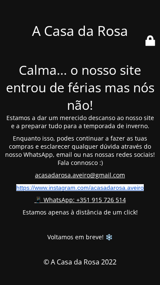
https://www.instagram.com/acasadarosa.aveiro (80, 187)
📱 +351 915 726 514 (80, 200)
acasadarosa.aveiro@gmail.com (80, 175)
